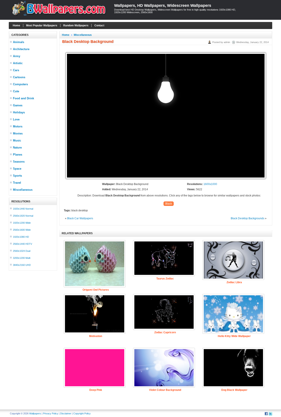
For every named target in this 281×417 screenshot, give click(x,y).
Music (17, 140)
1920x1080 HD (21, 237)
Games (17, 105)
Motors (17, 126)
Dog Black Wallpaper (234, 390)
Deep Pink (95, 390)
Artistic (18, 63)
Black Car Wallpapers (80, 218)
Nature (17, 147)
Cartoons (19, 77)
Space (17, 168)
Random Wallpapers (75, 25)
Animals (18, 42)
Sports (17, 175)
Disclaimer (65, 413)
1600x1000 (210, 184)
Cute (16, 91)
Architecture (21, 49)
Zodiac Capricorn (165, 332)
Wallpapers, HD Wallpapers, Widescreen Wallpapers (162, 5)
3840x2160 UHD (22, 265)
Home (16, 25)
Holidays (19, 112)
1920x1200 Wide (22, 222)
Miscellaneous (22, 189)
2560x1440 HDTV (22, 244)
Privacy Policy (50, 413)
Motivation (95, 336)
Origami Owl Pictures (96, 289)
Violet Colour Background (165, 390)
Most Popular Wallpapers (41, 25)
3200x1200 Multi (21, 258)
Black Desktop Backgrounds (247, 218)
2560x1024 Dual (21, 251)
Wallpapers (35, 413)
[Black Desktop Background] (166, 178)
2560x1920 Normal (23, 215)
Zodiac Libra (234, 282)
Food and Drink (23, 98)
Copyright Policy (82, 413)
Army (16, 56)
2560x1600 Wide (22, 229)
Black (168, 203)
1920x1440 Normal (23, 208)
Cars (16, 70)
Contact (99, 25)
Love (16, 119)
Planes (17, 154)
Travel (17, 182)
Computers (20, 84)
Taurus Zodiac (165, 278)
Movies (18, 133)
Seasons (19, 161)
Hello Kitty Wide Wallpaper (234, 336)
